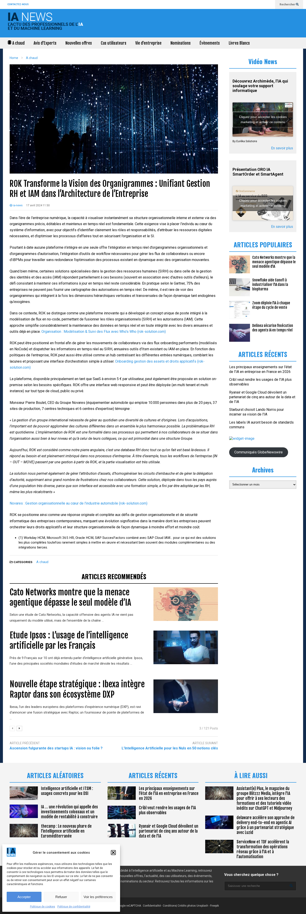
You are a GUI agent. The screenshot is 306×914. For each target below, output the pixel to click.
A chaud (18, 43)
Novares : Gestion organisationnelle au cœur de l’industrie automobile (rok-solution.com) (78, 503)
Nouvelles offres (78, 43)
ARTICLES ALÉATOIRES (55, 775)
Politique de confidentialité (73, 906)
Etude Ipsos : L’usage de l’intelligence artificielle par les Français (69, 640)
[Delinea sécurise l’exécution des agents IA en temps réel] (239, 333)
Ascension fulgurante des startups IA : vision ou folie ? (56, 748)
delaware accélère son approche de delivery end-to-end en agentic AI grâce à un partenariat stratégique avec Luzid (266, 825)
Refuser (61, 897)
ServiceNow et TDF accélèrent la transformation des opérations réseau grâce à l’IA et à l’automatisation (263, 849)
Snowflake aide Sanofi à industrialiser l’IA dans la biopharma (270, 284)
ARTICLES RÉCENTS (153, 775)
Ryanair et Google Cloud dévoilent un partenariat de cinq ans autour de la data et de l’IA (262, 397)
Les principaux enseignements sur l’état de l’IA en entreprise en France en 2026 (260, 369)
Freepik (214, 905)
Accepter (24, 897)
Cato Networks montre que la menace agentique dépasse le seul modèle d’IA (70, 597)
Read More (113, 620)
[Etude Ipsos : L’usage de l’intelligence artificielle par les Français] (185, 647)
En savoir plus (282, 148)
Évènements (210, 43)
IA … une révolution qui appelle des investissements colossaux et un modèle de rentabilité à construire (69, 811)
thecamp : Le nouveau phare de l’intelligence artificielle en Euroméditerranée (66, 831)
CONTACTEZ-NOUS (18, 4)
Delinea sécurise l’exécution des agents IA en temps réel (272, 327)
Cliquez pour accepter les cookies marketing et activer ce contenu (263, 119)
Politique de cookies (42, 906)
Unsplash (202, 905)
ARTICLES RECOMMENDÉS (114, 576)
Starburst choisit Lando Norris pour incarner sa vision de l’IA (256, 411)
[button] (113, 852)
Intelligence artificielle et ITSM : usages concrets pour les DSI (67, 791)
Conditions (169, 905)
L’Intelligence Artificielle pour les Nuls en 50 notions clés (170, 748)
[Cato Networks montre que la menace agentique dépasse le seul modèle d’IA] (185, 604)
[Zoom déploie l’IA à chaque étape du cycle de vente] (239, 310)
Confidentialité (152, 905)
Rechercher (288, 4)
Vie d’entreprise (148, 43)
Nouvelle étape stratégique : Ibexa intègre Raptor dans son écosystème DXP (77, 689)
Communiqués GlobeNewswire (258, 452)
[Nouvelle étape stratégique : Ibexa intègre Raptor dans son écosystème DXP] (185, 696)
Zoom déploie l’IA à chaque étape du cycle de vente (271, 305)
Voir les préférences (98, 897)
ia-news (17, 205)
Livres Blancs (239, 43)
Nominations (180, 43)
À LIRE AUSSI (250, 775)
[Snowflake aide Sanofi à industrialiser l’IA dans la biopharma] (239, 287)
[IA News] (46, 24)
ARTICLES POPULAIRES (263, 244)
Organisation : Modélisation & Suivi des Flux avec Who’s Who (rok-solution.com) (103, 331)
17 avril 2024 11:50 (38, 205)
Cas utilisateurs (113, 43)
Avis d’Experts (45, 43)
